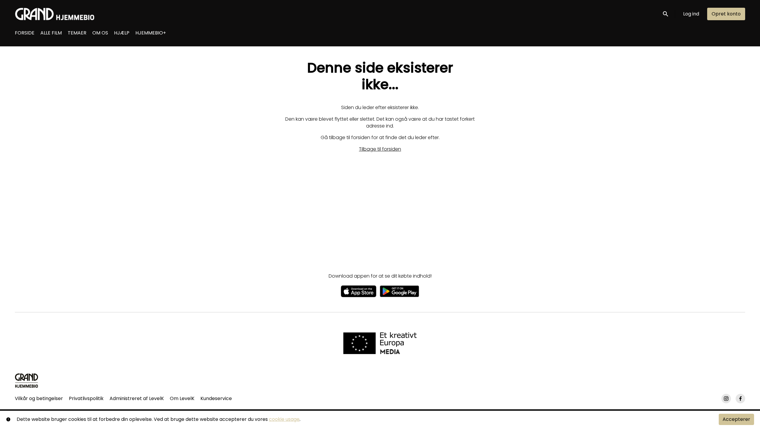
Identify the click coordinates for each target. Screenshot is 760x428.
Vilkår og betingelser (39, 398)
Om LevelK (182, 398)
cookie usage (284, 419)
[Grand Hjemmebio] (26, 380)
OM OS (100, 32)
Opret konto (726, 13)
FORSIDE (24, 32)
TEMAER (77, 32)
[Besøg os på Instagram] (726, 398)
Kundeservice (216, 398)
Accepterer (736, 419)
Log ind (691, 13)
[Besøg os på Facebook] (740, 398)
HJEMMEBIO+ (150, 32)
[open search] (666, 13)
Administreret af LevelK (137, 398)
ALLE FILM (51, 32)
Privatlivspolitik (86, 398)
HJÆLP (121, 32)
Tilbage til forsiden (380, 149)
